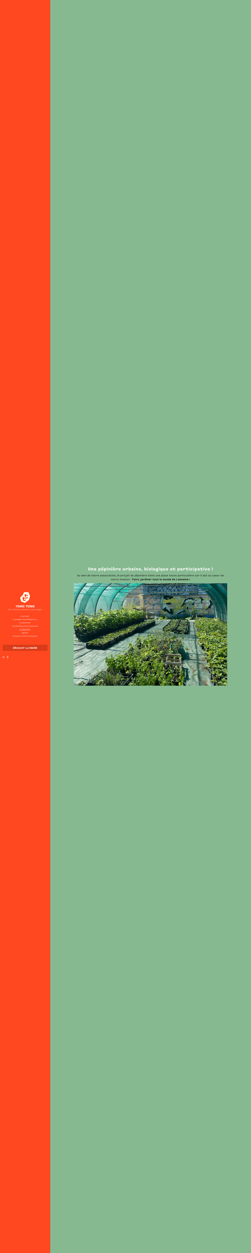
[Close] (157, 614)
